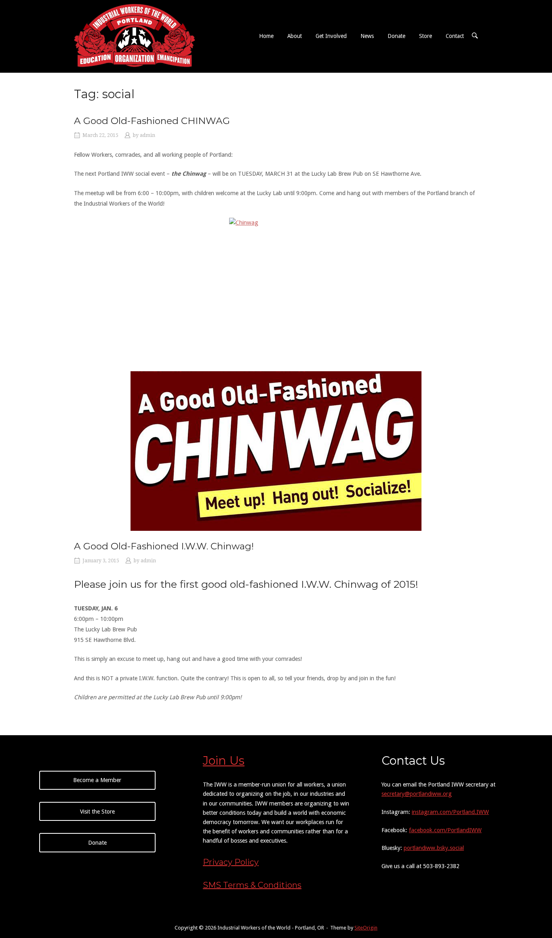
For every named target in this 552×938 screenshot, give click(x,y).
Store (425, 36)
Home (266, 36)
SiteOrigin (365, 928)
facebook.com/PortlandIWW (445, 830)
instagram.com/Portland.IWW (450, 812)
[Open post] (276, 451)
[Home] (134, 35)
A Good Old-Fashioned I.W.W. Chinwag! (164, 546)
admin (147, 135)
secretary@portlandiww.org (416, 794)
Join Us (223, 760)
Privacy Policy (231, 862)
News (367, 36)
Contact (455, 36)
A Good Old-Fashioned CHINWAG (152, 120)
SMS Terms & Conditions (252, 885)
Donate (396, 36)
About (294, 36)
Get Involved (331, 36)
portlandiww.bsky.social (434, 848)
